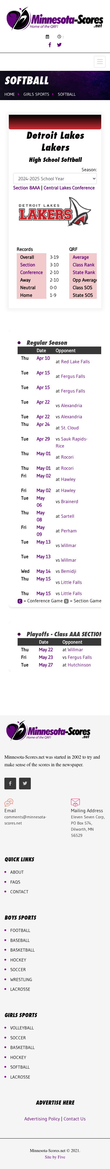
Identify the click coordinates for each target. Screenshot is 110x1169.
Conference (31, 272)
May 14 (44, 571)
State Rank (84, 272)
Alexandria (71, 405)
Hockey (18, 1057)
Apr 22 (43, 402)
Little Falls (71, 582)
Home (9, 94)
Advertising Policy (42, 1119)
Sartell (67, 516)
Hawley (68, 479)
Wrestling (21, 979)
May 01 (44, 453)
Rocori (67, 457)
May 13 (43, 542)
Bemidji (68, 571)
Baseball (20, 940)
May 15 (44, 579)
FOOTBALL (20, 930)
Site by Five (55, 1157)
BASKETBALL (22, 950)
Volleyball (22, 1028)
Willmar (68, 545)
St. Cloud (70, 428)
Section (27, 265)
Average (81, 257)
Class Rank (83, 265)
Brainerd (69, 501)
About (17, 872)
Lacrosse (20, 989)
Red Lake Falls (75, 361)
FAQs (15, 882)
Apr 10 (43, 358)
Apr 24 (43, 424)
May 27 (46, 665)
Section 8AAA (26, 188)
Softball (67, 94)
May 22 (46, 649)
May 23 (46, 657)
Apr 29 (43, 439)
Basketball (22, 1047)
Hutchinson (79, 665)
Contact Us (75, 1119)
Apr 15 (43, 373)
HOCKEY (18, 960)
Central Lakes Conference (69, 188)
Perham (69, 531)
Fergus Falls (73, 376)
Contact (19, 891)
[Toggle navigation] (100, 62)
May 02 (44, 476)
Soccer (18, 969)
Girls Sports (36, 94)
